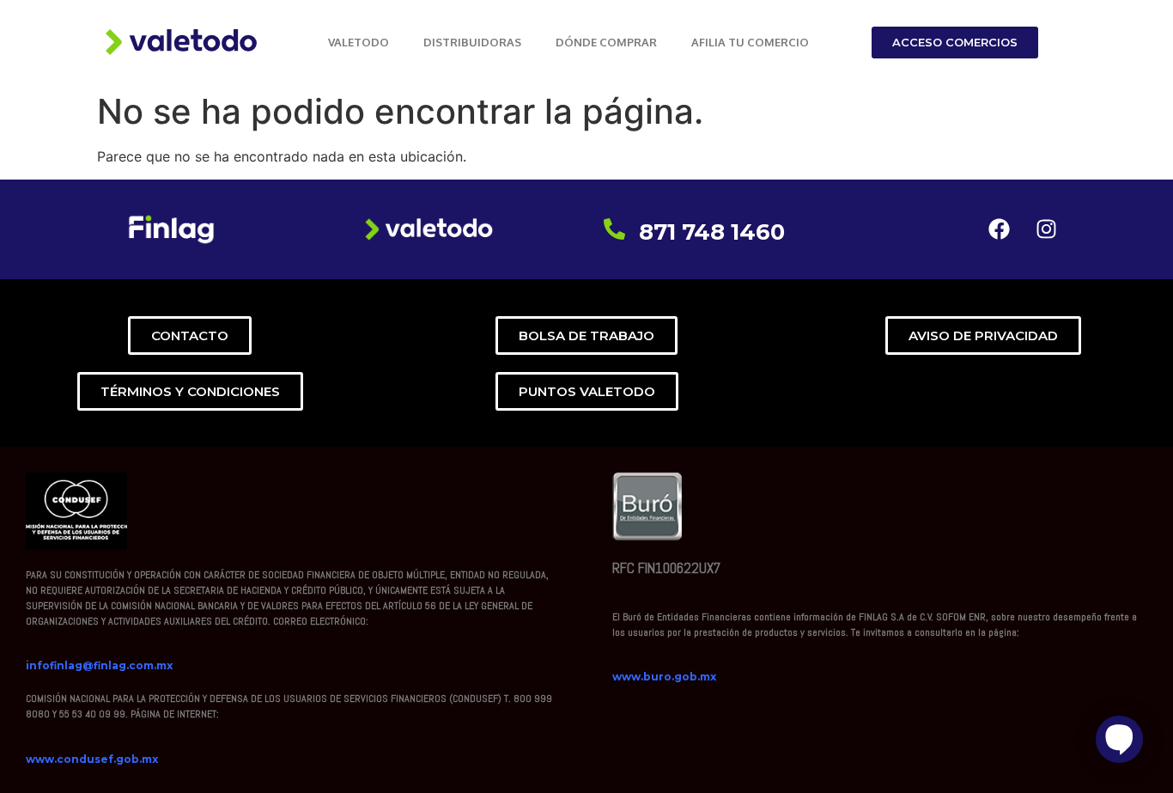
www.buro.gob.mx (664, 676)
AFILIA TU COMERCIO (750, 42)
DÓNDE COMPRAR (606, 42)
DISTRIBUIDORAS (472, 42)
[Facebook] (998, 229)
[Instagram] (1045, 229)
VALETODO (358, 42)
